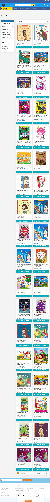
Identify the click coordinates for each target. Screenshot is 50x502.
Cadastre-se (29, 491)
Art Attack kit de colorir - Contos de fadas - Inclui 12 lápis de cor (24, 116)
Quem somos (17, 486)
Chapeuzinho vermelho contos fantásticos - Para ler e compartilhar (41, 414)
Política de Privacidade (19, 488)
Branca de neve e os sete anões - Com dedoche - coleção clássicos (24, 265)
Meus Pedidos (41, 488)
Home (2, 12)
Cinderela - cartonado (22, 438)
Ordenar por (35, 21)
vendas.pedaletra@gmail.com (7, 2)
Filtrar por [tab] (5, 21)
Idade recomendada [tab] (6, 42)
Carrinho (28, 490)
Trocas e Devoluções (19, 490)
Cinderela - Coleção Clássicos (24, 463)
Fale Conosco (41, 486)
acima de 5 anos (6, 48)
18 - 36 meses (6, 44)
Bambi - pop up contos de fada (23, 165)
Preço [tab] (3, 26)
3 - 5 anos (5, 46)
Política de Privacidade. (29, 498)
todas (4, 49)
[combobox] (25, 5)
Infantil (6, 12)
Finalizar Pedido (30, 488)
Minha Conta (29, 486)
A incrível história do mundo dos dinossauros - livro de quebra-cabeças (24, 66)
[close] (43, 494)
